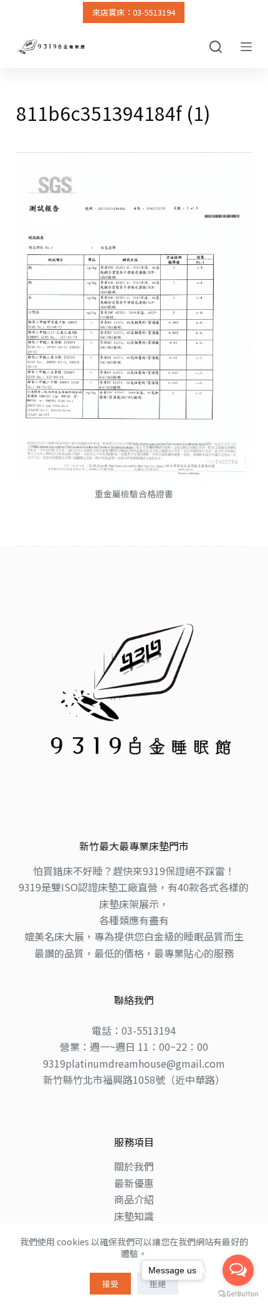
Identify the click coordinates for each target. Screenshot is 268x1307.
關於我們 (134, 1166)
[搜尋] (215, 47)
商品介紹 (134, 1199)
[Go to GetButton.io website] (238, 1294)
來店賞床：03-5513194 (133, 12)
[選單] (246, 46)
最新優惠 (134, 1182)
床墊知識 (134, 1216)
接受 (110, 1284)
